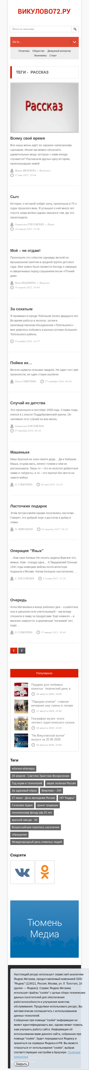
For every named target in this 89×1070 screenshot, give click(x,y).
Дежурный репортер (59, 51)
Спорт (53, 55)
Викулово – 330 (51, 790)
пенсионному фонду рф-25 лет (32, 812)
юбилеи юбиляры (23, 768)
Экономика (40, 55)
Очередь (18, 600)
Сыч (14, 197)
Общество (38, 51)
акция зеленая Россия (61, 783)
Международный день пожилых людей (37, 842)
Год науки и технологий (27, 783)
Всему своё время (27, 138)
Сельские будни (22, 805)
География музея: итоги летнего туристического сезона (52, 720)
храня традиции (47, 805)
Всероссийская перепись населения (35, 827)
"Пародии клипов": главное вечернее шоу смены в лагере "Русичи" (52, 705)
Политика (23, 51)
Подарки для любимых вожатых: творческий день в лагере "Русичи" (51, 688)
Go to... (17, 42)
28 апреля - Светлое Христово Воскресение (40, 776)
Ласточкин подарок (28, 506)
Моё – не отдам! (25, 250)
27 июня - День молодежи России (33, 798)
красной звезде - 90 (24, 820)
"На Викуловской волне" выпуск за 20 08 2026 (48, 737)
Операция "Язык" (27, 551)
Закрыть (21, 1064)
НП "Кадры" (67, 798)
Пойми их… (21, 363)
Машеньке (19, 452)
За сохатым (21, 309)
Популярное (44, 673)
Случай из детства (27, 403)
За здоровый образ (24, 790)
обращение (19, 834)
